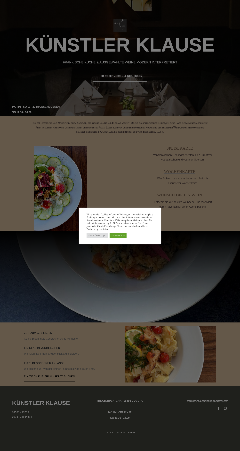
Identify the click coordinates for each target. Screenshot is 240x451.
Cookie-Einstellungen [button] (97, 235)
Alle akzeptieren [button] (118, 235)
